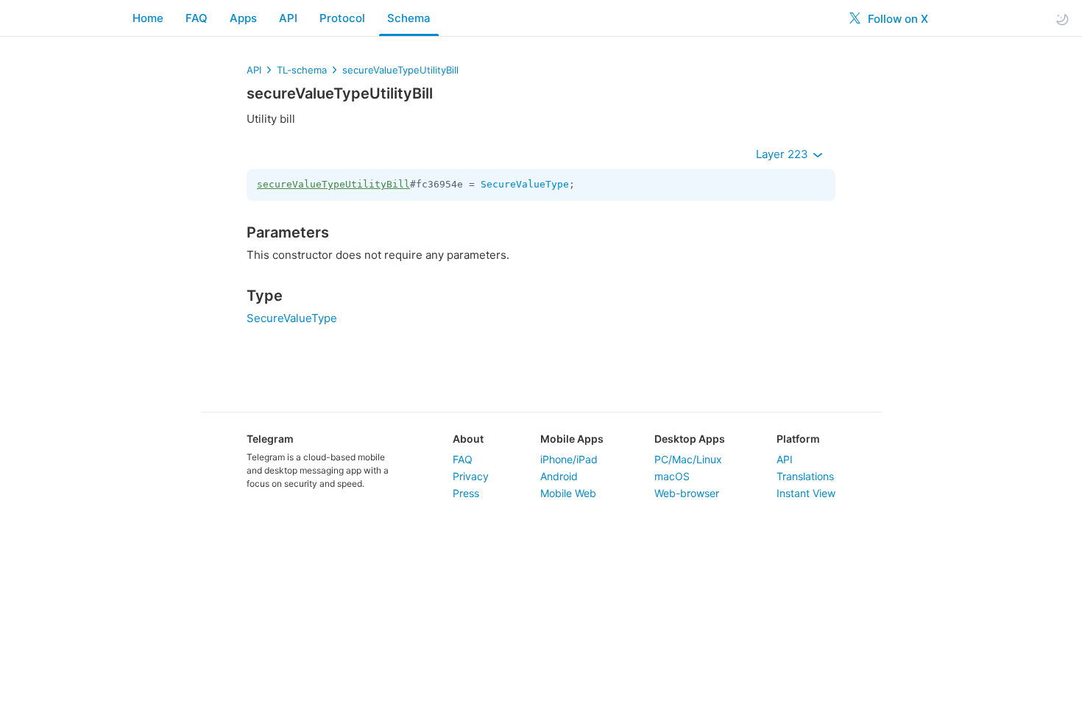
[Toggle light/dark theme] (1062, 19)
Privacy (471, 476)
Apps (243, 18)
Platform (798, 438)
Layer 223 (783, 154)
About (468, 438)
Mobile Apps (572, 438)
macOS (672, 476)
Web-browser (686, 493)
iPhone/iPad (569, 459)
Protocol (342, 18)
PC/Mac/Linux (688, 459)
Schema (409, 18)
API (288, 18)
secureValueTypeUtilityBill (400, 70)
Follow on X (896, 19)
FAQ (196, 18)
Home (147, 18)
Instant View (806, 493)
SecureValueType (525, 184)
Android (559, 476)
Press (466, 493)
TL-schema (302, 70)
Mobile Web (568, 493)
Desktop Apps (689, 438)
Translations (805, 476)
